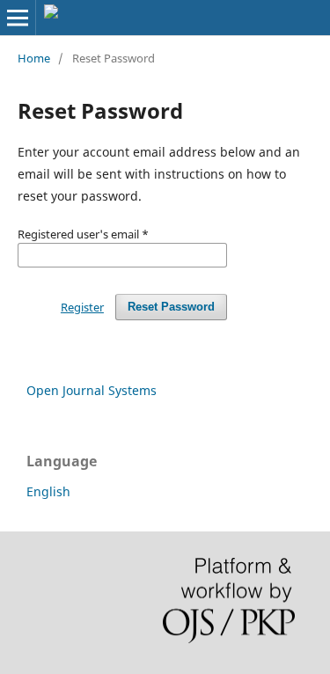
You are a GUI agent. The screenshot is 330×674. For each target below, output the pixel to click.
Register (82, 307)
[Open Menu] (17, 17)
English (48, 491)
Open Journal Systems (91, 390)
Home (34, 58)
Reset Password (171, 306)
